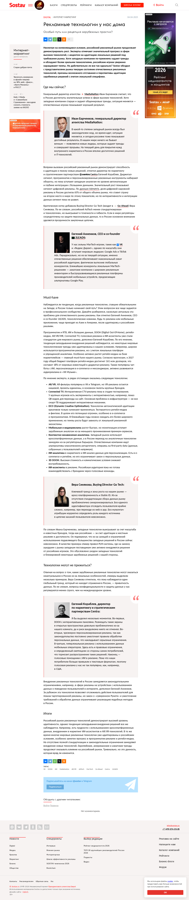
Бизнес (13, 864)
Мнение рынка (53, 850)
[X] (59, 39)
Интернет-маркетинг (22, 51)
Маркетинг (14, 859)
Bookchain (51, 868)
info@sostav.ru (173, 826)
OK (165, 892)
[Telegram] (50, 39)
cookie (170, 881)
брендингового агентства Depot (62, 887)
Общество (14, 868)
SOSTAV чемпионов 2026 (58, 864)
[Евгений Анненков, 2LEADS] (62, 251)
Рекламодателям (26, 881)
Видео (86, 862)
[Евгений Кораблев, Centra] (62, 616)
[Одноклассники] (64, 39)
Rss (52, 881)
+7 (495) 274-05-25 (171, 829)
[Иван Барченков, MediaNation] (62, 136)
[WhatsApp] (55, 39)
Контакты (13, 881)
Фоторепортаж (53, 855)
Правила (54, 806)
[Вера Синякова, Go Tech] (62, 505)
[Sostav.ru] (18, 5)
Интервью (51, 846)
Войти (46, 806)
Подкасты (88, 857)
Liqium (25, 892)
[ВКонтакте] (45, 39)
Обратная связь (42, 881)
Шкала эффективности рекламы (61, 859)
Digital (12, 846)
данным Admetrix (89, 189)
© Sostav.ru (15, 887)
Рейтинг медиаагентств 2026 (97, 846)
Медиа (13, 850)
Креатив (13, 855)
